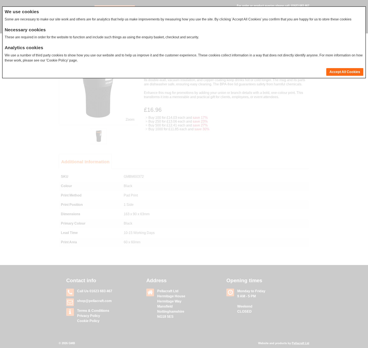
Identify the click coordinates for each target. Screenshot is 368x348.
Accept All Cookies (344, 72)
